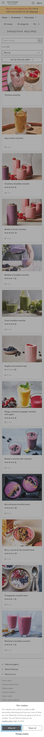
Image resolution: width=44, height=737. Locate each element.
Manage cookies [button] (22, 734)
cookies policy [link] (7, 721)
